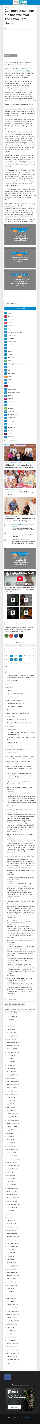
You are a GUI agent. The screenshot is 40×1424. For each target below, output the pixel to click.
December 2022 (11, 1156)
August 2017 (10, 1363)
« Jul (5, 672)
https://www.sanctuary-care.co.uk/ (14, 1004)
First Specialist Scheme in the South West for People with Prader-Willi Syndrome (20, 282)
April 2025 (10, 1068)
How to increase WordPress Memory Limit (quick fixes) (20, 835)
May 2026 (9, 1026)
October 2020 (11, 1240)
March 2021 (10, 1224)
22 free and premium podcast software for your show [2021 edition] (20, 878)
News (13, 7)
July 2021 (9, 1211)
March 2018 (10, 1340)
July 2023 (9, 1133)
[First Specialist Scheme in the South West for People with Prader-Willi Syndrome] (20, 506)
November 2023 (11, 1123)
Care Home (15, 252)
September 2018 (12, 1321)
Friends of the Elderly (23, 71)
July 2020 (9, 1249)
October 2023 (11, 1126)
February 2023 (11, 1149)
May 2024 (9, 1104)
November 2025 (11, 1045)
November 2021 (11, 1198)
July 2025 (9, 1058)
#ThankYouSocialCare (13, 681)
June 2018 (10, 1330)
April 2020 (10, 1259)
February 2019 (11, 1304)
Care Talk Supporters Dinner (15, 700)
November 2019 (11, 1275)
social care (22, 231)
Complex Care (16, 274)
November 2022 (11, 1159)
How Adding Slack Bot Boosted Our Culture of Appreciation (20, 788)
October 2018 (11, 1317)
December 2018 (11, 1311)
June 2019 (10, 1292)
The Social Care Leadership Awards (17, 749)
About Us (9, 684)
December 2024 (11, 1081)
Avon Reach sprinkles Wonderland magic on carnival (20, 260)
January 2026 (10, 1039)
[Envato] (6, 636)
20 (20, 659)
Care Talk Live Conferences (15, 697)
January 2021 (10, 1230)
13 (20, 655)
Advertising (10, 687)
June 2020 (10, 1253)
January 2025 (10, 1078)
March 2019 (10, 1301)
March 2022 (10, 1185)
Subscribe (9, 746)
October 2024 (11, 1088)
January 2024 (10, 1117)
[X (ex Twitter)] (14, 1377)
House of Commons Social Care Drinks (18, 713)
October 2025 (11, 1049)
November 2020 (11, 1237)
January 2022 (10, 1191)
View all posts (20, 623)
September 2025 (12, 1052)
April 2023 (10, 1143)
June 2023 (10, 1136)
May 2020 (9, 1256)
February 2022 (11, 1188)
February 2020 (11, 1266)
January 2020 (10, 1269)
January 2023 (10, 1152)
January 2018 (10, 1347)
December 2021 (11, 1194)
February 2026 (11, 1036)
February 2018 (11, 1343)
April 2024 (10, 1107)
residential (26, 69)
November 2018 (11, 1314)
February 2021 (11, 1227)
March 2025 (10, 1071)
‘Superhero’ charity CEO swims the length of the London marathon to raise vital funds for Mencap (21, 676)
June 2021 (10, 1214)
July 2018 (9, 1327)
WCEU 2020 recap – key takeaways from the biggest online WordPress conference (19, 979)
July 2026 (9, 1020)
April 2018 (10, 1337)
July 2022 (9, 1172)
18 (11, 659)
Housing (24, 274)
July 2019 (9, 1288)
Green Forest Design (27, 1417)
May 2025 (9, 1065)
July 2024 (9, 1097)
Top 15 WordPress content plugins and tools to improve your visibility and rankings (20, 959)
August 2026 (10, 1016)
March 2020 (10, 1262)
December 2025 (11, 1042)
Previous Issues (11, 729)
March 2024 (10, 1110)
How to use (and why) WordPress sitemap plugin (20, 856)
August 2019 (10, 1285)
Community (24, 252)
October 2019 (11, 1279)
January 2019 (10, 1308)
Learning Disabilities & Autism (20, 229)
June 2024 (10, 1101)
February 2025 (11, 1075)
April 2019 (10, 1298)
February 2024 (11, 1114)
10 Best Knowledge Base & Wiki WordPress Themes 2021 (19, 810)
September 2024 (12, 1091)
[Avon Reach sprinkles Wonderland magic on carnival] (20, 479)
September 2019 (12, 1282)
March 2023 (10, 1146)
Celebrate (7, 7)
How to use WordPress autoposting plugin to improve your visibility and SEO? (19, 922)
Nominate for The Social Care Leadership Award (20, 723)
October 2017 (11, 1356)
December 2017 (11, 1350)
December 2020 (11, 1233)
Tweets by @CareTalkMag (11, 441)
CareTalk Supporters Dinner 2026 (16, 703)
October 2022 (11, 1162)
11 (11, 655)
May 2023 (9, 1139)
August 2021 (10, 1207)
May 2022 (9, 1178)
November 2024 (11, 1084)
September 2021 (12, 1204)
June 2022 (10, 1175)
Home (8, 710)
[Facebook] (16, 636)
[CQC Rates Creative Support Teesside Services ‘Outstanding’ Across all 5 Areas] (20, 452)
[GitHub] (21, 636)
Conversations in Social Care (15, 706)
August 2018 (10, 1324)
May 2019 (9, 1295)
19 (16, 659)
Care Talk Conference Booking (15, 694)
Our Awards (10, 726)
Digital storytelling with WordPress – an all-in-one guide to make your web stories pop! (20, 902)
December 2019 (11, 1272)
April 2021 (10, 1220)
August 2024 (10, 1094)
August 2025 (10, 1055)
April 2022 (10, 1181)
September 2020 (12, 1243)
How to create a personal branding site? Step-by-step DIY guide (20, 941)
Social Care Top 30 (12, 742)
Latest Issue (10, 716)
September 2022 (12, 1165)
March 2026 (10, 1033)
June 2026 (10, 1023)
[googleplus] (11, 636)
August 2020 (10, 1246)
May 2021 (9, 1217)
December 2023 (11, 1120)
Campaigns (10, 690)
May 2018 (9, 1334)
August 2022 (10, 1169)
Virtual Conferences (12, 752)
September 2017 (12, 1359)
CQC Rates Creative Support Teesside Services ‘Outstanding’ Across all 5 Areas (20, 237)
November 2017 (11, 1353)
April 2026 (10, 1029)
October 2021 (11, 1201)
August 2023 (10, 1130)
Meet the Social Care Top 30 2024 (16, 719)
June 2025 (10, 1062)
